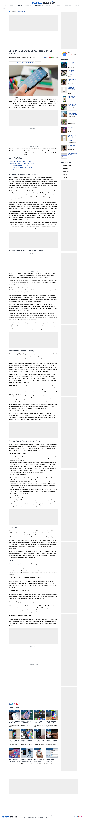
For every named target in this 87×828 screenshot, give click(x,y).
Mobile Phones (66, 174)
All (38, 8)
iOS (23, 62)
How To (77, 5)
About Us (24, 815)
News (4, 8)
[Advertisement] (43, 824)
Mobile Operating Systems (15, 62)
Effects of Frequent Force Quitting (19, 165)
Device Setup (68, 5)
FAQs (11, 171)
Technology (38, 62)
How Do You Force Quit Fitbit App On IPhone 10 (26, 723)
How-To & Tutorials (30, 62)
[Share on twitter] (47, 57)
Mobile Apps (65, 168)
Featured (23, 8)
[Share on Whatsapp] (52, 57)
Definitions (31, 8)
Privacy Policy (65, 815)
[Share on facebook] (45, 57)
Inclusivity (41, 815)
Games (11, 5)
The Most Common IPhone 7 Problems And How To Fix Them (72, 113)
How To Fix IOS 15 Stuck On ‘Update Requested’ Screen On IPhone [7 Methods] (72, 138)
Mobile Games (66, 171)
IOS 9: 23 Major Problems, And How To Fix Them (72, 64)
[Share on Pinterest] (50, 57)
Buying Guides (39, 5)
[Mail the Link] (57, 57)
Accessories (28, 5)
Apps (4, 5)
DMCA (47, 817)
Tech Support (14, 8)
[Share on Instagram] (14, 704)
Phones (20, 5)
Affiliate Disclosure (32, 817)
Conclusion (13, 169)
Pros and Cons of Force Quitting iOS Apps (21, 167)
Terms (23, 817)
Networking (49, 5)
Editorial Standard (33, 815)
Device (58, 5)
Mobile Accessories (67, 165)
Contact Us (40, 817)
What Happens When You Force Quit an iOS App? (23, 163)
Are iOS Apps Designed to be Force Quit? (21, 161)
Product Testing (49, 815)
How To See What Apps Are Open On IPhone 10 (14, 761)
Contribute (57, 815)
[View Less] (19, 704)
